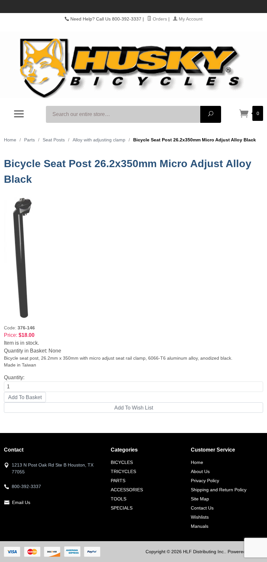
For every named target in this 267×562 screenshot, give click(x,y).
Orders (159, 19)
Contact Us (202, 508)
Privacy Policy (205, 480)
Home (10, 139)
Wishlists (200, 517)
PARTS (118, 480)
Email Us (21, 502)
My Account (190, 19)
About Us (200, 471)
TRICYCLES (123, 471)
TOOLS (118, 498)
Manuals (199, 526)
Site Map (200, 498)
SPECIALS (122, 508)
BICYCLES (122, 462)
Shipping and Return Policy (218, 489)
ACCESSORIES (127, 489)
